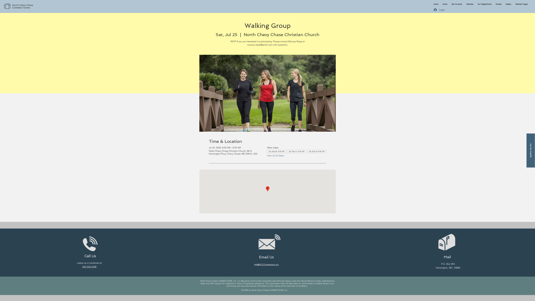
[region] (34, 3)
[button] (521, 4)
